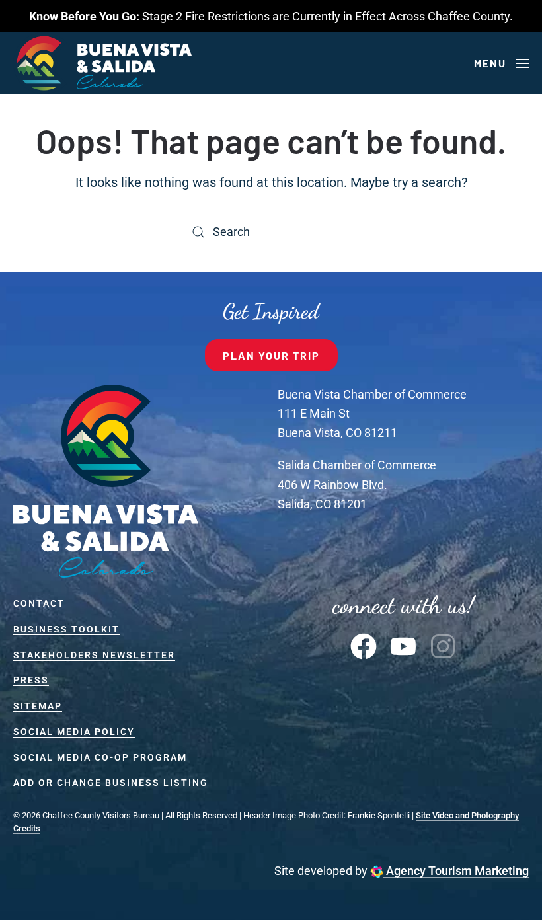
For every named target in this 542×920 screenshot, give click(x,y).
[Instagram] (443, 645)
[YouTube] (403, 645)
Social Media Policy (74, 731)
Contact (39, 603)
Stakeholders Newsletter (94, 655)
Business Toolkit (66, 629)
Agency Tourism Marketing (456, 871)
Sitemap (37, 706)
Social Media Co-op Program (100, 757)
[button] (501, 63)
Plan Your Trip (271, 355)
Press (31, 680)
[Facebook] (363, 645)
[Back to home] (102, 63)
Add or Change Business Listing (110, 782)
